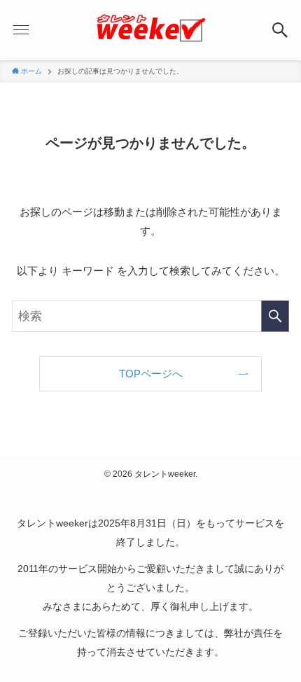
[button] (280, 30)
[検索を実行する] (275, 315)
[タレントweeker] (150, 28)
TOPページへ (151, 374)
